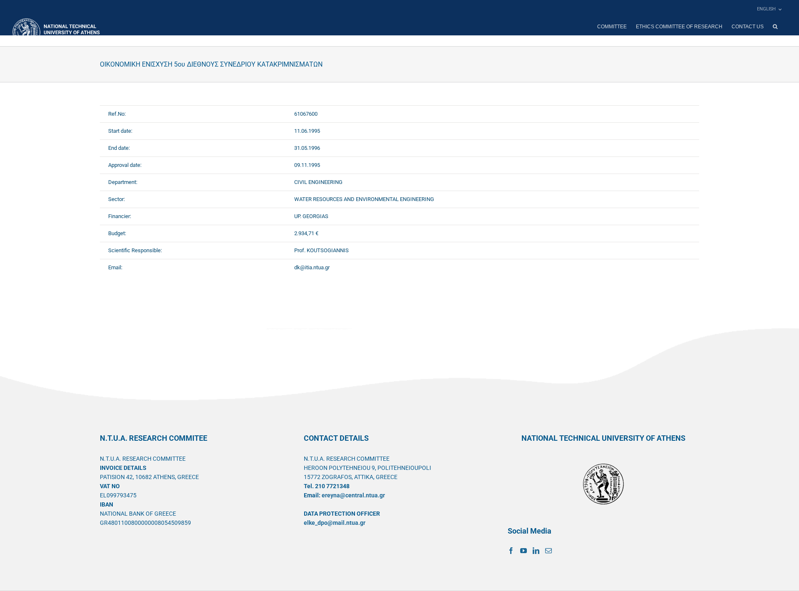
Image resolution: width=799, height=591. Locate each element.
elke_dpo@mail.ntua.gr (334, 522)
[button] (775, 26)
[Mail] (548, 550)
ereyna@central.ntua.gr (353, 495)
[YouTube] (523, 550)
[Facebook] (511, 550)
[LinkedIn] (536, 550)
